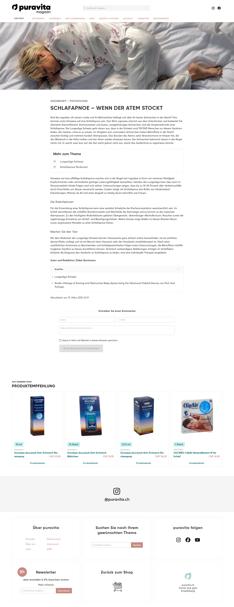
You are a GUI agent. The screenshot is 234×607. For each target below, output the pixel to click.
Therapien (143, 18)
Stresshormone (150, 135)
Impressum (53, 544)
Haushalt (128, 18)
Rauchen (167, 215)
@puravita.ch (117, 499)
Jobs (28, 549)
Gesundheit (38, 18)
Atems (131, 135)
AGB (49, 549)
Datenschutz (54, 539)
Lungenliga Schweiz (71, 161)
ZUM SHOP (19, 18)
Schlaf (53, 211)
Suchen (137, 545)
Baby (92, 18)
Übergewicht (120, 215)
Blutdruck (60, 139)
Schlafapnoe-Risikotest (74, 167)
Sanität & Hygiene (109, 18)
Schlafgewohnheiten (112, 245)
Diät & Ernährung (75, 18)
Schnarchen (150, 117)
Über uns (30, 544)
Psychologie (79, 101)
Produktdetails (37, 463)
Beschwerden (161, 18)
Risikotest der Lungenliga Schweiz (79, 238)
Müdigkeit (168, 178)
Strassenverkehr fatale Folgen (66, 185)
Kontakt (30, 539)
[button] (33, 8)
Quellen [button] (59, 269)
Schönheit (55, 18)
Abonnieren (64, 590)
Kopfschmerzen (59, 182)
